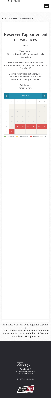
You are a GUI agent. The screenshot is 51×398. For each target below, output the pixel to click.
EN (18, 1)
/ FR (14, 1)
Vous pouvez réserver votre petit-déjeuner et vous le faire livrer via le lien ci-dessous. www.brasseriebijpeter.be (25, 333)
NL (10, 1)
